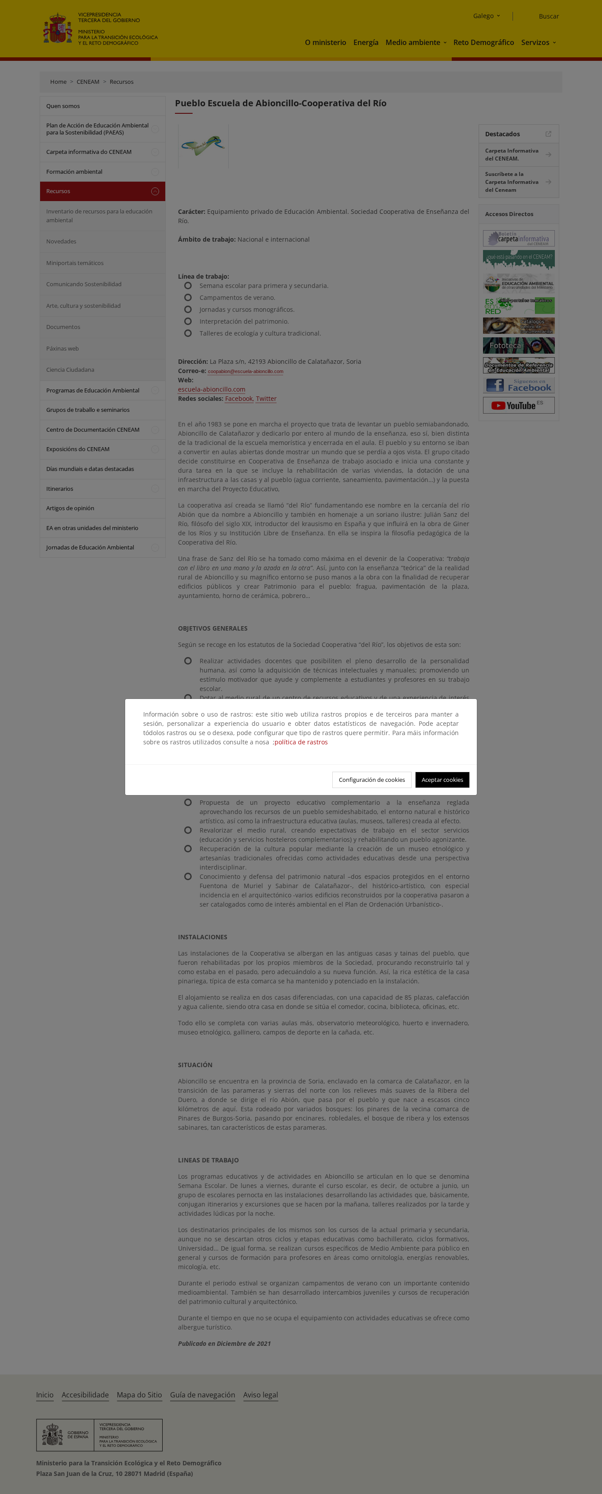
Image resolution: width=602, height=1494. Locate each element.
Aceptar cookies (442, 780)
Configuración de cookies (372, 780)
